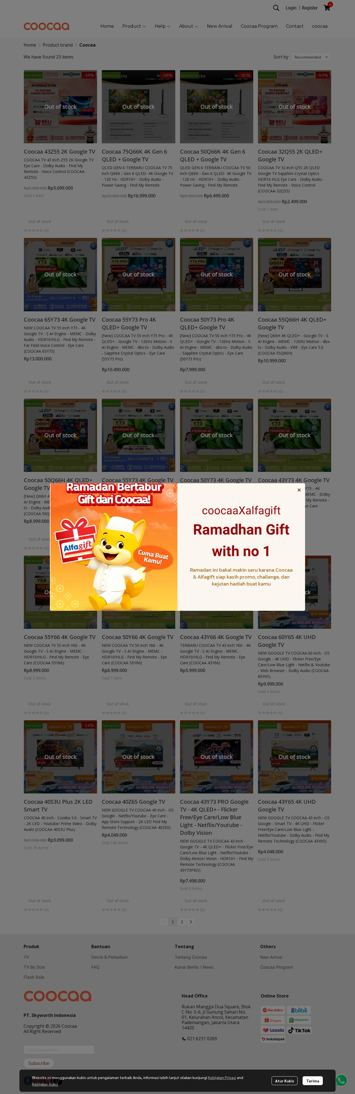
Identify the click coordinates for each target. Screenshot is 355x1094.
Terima (312, 1080)
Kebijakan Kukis (45, 1084)
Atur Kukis (284, 1080)
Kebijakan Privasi (222, 1077)
